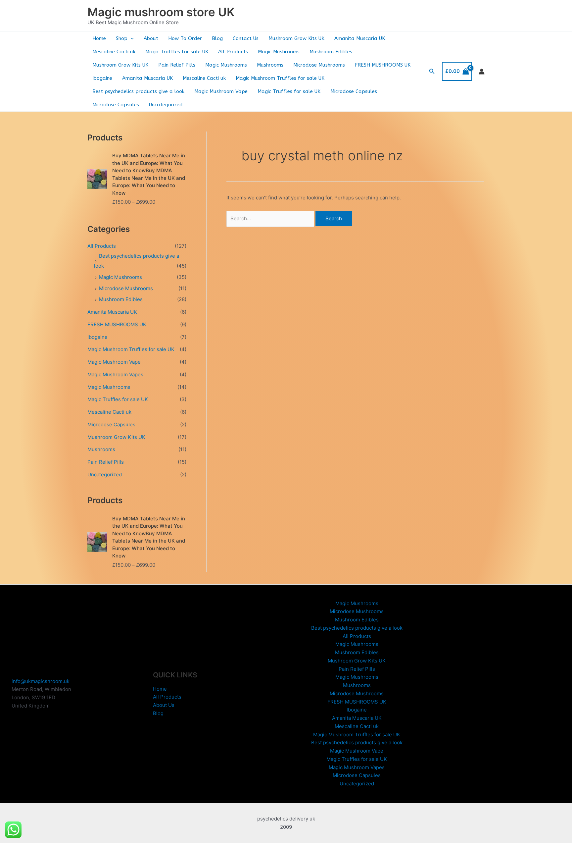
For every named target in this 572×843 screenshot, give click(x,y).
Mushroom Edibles (331, 52)
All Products (233, 52)
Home (99, 38)
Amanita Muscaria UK (359, 38)
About (151, 38)
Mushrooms (270, 65)
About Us (163, 705)
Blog (217, 38)
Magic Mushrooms (279, 52)
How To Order (185, 38)
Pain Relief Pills (176, 65)
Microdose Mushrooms (319, 65)
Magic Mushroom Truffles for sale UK (280, 78)
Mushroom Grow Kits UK (296, 38)
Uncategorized (166, 105)
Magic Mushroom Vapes (115, 374)
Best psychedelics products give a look (138, 91)
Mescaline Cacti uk (113, 52)
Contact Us (246, 38)
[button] (130, 38)
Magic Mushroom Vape (221, 91)
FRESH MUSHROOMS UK (382, 65)
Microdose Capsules (353, 91)
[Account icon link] (482, 72)
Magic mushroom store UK (161, 12)
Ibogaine (102, 78)
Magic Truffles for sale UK (176, 52)
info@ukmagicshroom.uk (41, 681)
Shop (121, 38)
